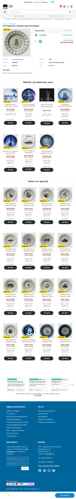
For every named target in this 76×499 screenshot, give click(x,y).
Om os (41, 407)
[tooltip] (10, 105)
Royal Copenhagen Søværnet (42, 19)
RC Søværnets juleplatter (4, 18)
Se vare (10, 123)
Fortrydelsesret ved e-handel (17, 422)
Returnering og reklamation (16, 416)
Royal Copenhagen (18, 59)
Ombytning (10, 414)
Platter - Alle (16, 19)
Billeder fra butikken (45, 419)
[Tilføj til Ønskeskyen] (40, 41)
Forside (8, 19)
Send (25, 468)
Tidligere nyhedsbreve (46, 422)
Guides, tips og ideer (14, 428)
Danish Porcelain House (10, 6)
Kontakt (41, 442)
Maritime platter (26, 19)
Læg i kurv (66, 495)
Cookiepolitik (11, 436)
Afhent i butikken (12, 411)
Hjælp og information (15, 407)
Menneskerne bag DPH (46, 411)
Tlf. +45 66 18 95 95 (45, 458)
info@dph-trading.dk (45, 462)
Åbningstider (43, 416)
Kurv (71, 7)
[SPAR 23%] (17, 56)
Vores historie (43, 414)
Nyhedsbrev (12, 442)
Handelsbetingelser (13, 419)
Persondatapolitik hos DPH (16, 425)
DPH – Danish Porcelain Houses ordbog (15, 432)
